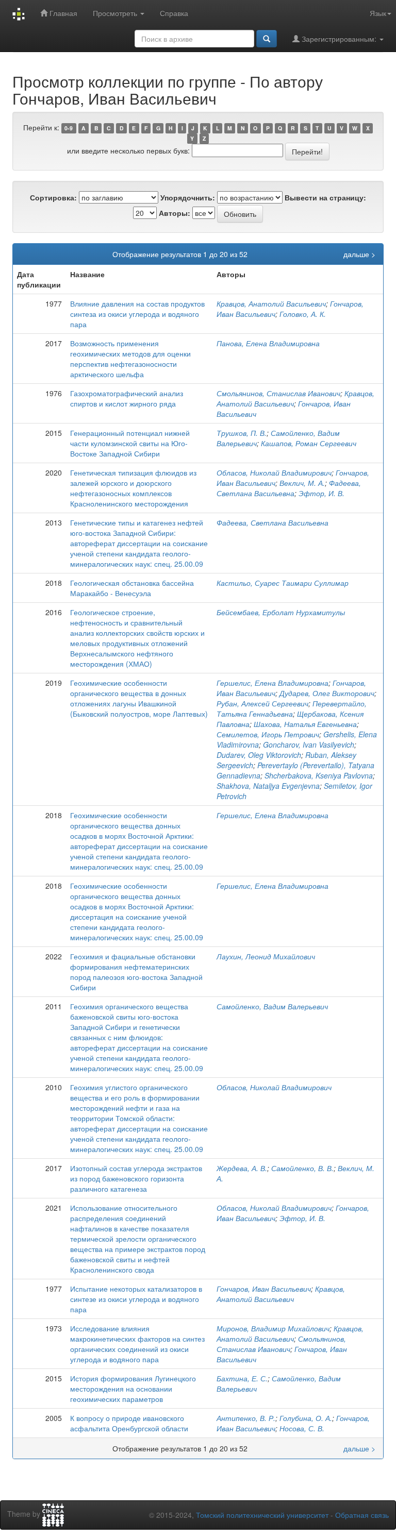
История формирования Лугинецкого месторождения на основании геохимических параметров (133, 1388)
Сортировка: (53, 197)
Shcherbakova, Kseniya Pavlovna (319, 775)
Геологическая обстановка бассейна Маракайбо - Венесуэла (132, 588)
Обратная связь (362, 1515)
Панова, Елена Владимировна (268, 343)
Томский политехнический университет (262, 1515)
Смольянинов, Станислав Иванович (278, 393)
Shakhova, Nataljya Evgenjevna (268, 786)
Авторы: (174, 213)
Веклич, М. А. (302, 483)
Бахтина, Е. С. (242, 1378)
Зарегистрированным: (339, 38)
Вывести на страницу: (325, 197)
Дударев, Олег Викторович (326, 693)
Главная (62, 13)
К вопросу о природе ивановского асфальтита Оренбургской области (129, 1423)
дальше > (359, 254)
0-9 (68, 128)
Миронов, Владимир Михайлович (273, 1328)
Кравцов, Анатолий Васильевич (271, 303)
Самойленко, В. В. (302, 1168)
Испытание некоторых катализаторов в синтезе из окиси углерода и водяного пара (136, 1298)
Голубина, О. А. (305, 1418)
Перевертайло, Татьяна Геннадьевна (292, 708)
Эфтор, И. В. (321, 493)
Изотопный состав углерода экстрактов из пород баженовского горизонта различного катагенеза (136, 1178)
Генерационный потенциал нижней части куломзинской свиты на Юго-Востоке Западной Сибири (130, 443)
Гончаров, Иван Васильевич (264, 1288)
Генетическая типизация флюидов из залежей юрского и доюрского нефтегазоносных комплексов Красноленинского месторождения (133, 488)
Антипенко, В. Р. (246, 1418)
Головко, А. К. (302, 314)
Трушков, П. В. (242, 433)
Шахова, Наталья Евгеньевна (305, 724)
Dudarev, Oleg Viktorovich (259, 755)
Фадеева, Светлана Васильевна (289, 488)
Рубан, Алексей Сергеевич (262, 703)
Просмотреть (116, 13)
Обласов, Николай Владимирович (274, 472)
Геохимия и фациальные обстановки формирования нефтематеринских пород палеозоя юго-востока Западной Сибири (136, 971)
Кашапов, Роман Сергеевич (308, 443)
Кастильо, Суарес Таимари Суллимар (283, 583)
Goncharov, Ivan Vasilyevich (308, 744)
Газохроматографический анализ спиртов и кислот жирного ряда (126, 398)
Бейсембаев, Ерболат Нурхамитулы (281, 612)
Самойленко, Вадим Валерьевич (272, 1006)
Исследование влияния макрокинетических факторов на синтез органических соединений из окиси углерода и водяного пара (137, 1343)
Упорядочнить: (187, 197)
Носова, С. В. (301, 1428)
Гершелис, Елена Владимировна (272, 683)
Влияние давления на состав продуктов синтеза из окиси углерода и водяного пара (137, 313)
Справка (174, 13)
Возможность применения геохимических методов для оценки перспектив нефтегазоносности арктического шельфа (130, 358)
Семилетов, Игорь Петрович (268, 734)
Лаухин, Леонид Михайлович (266, 956)
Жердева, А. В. (242, 1168)
